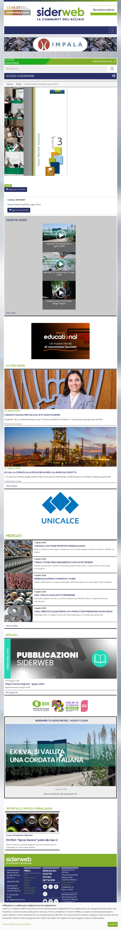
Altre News (11, 486)
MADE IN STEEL (29, 890)
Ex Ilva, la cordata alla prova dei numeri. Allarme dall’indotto (40, 472)
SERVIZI (27, 883)
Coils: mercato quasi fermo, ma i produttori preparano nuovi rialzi (73, 611)
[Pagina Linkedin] (45, 886)
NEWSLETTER (29, 893)
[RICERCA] (112, 69)
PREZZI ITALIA (29, 878)
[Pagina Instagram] (50, 886)
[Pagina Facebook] (56, 886)
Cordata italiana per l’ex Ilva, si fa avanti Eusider (32, 415)
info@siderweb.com (17, 900)
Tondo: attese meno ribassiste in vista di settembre (63, 562)
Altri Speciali (11, 692)
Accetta (112, 924)
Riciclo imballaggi (29, 808)
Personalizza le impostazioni (16, 924)
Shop (18, 84)
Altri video (11, 313)
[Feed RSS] (56, 901)
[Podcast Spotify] (50, 901)
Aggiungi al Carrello (16, 189)
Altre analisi (12, 626)
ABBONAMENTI (30, 888)
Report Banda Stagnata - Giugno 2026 (24, 684)
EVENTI (26, 885)
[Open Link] (17, 10)
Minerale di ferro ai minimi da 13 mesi (54, 579)
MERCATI (27, 880)
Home (10, 84)
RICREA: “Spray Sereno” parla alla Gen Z (32, 840)
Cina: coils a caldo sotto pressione (54, 595)
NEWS (26, 875)
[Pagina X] (45, 894)
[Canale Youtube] (45, 901)
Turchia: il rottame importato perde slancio (59, 546)
